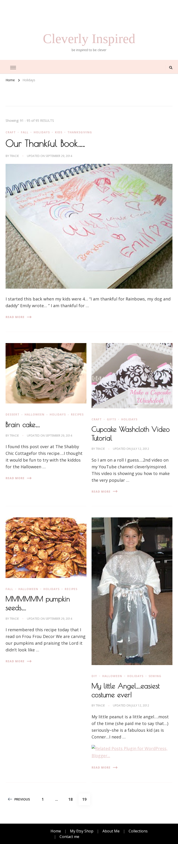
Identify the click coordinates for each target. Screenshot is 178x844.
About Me (111, 831)
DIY (94, 676)
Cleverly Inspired (89, 38)
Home (56, 831)
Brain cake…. (23, 424)
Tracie (14, 156)
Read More (15, 317)
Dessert (12, 414)
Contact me (69, 836)
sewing (155, 676)
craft (11, 132)
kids (58, 132)
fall (25, 132)
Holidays (42, 132)
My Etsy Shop (81, 831)
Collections (138, 831)
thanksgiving (79, 132)
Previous (22, 799)
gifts (111, 419)
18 (72, 799)
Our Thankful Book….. (45, 143)
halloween (34, 414)
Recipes (77, 414)
